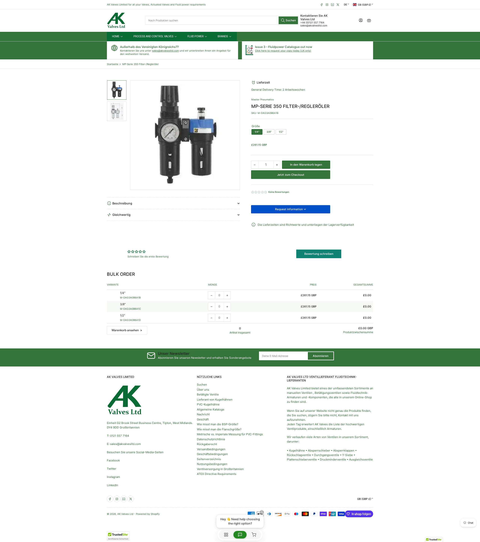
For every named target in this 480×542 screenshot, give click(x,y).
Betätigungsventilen (328, 393)
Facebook (113, 460)
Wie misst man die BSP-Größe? (217, 424)
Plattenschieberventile (302, 459)
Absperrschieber (319, 450)
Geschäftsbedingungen (212, 454)
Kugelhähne (297, 450)
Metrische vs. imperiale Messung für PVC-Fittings (230, 434)
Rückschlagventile (299, 455)
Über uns (203, 389)
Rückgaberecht (207, 444)
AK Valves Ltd (125, 513)
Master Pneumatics (262, 99)
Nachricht (203, 414)
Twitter (111, 468)
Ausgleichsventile (361, 459)
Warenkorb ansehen (125, 330)
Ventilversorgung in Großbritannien (220, 469)
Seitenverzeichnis (209, 459)
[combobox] (221, 20)
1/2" (281, 131)
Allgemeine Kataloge (210, 409)
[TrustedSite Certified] (118, 536)
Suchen (202, 384)
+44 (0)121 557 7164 (312, 22)
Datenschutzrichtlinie (211, 439)
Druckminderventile (333, 459)
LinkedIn (112, 485)
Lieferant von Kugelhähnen (214, 399)
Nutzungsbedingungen (212, 464)
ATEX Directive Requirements (216, 474)
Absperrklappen (343, 450)
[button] (259, 192)
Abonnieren (320, 356)
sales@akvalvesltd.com (313, 25)
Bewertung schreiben (318, 254)
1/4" (257, 131)
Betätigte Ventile (208, 394)
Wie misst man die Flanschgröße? (219, 429)
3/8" (269, 131)
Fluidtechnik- (359, 393)
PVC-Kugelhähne (208, 404)
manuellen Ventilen (299, 393)
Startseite (112, 64)
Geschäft (203, 419)
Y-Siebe (347, 455)
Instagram (113, 477)
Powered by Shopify (148, 513)
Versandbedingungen (211, 449)
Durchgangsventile (326, 455)
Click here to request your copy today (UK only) (283, 50)
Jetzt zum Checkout (290, 174)
